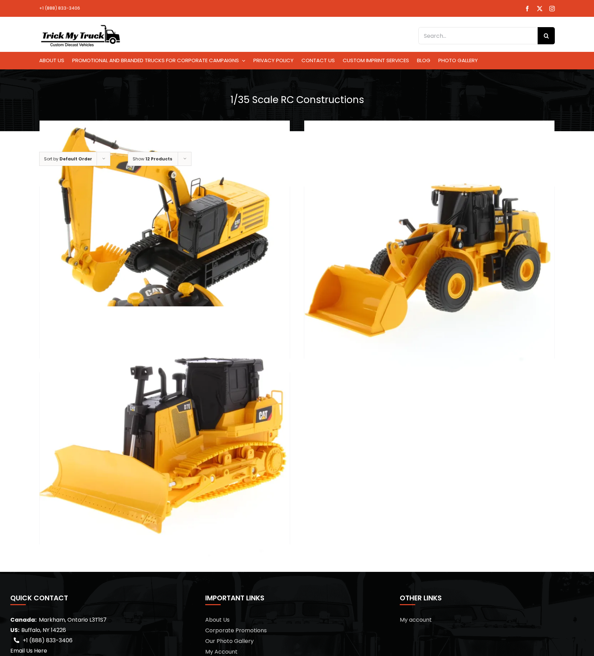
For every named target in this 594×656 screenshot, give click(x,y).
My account (416, 620)
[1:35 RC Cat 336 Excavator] (165, 246)
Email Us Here (28, 651)
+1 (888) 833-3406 (59, 8)
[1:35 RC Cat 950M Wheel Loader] (429, 246)
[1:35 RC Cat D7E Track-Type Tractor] (165, 431)
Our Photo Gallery (229, 641)
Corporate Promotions (236, 630)
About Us (217, 620)
